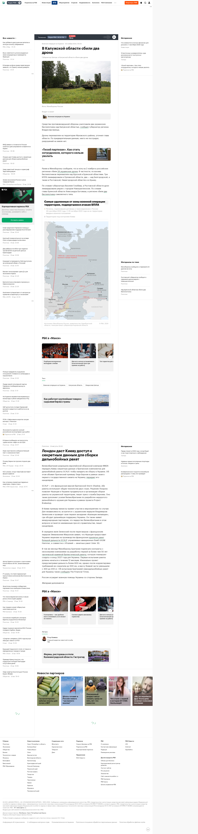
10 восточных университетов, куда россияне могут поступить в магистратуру (133, 55)
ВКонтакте (55, 744)
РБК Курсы (104, 782)
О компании (105, 744)
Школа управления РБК (108, 784)
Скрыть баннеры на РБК (84, 744)
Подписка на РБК (81, 747)
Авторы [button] (45, 631)
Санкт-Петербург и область (36, 744)
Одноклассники (57, 747)
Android (128, 747)
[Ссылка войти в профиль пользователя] (149, 2)
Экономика (6, 476)
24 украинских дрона (68, 170)
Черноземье (31, 780)
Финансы (6, 758)
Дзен (53, 752)
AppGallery (129, 749)
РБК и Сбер (6, 47)
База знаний (7, 763)
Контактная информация (109, 747)
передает (90, 476)
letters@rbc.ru (21, 807)
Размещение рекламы (108, 752)
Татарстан (30, 774)
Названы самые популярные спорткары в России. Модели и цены (135, 462)
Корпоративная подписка (84, 749)
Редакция (104, 749)
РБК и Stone (6, 653)
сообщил (84, 126)
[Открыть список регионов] (141, 2)
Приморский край (33, 791)
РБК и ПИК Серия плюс (10, 486)
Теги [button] (43, 378)
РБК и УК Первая (8, 465)
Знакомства (104, 773)
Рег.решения (105, 771)
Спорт (5, 424)
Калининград (31, 760)
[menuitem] (30, 3)
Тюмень (29, 777)
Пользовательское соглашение (63, 822)
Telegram (55, 749)
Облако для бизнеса (107, 760)
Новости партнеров (50, 673)
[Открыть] (17, 3)
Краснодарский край (34, 763)
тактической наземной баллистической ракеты (64, 554)
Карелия (30, 785)
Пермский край (32, 769)
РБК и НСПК (7, 297)
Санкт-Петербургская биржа (36, 813)
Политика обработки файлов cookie (132, 822)
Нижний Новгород (33, 766)
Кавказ (29, 783)
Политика (6, 59)
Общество (6, 174)
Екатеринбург (31, 747)
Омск (29, 752)
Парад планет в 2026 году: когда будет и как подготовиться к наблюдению (135, 452)
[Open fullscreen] (106, 202)
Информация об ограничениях (14, 822)
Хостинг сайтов (106, 768)
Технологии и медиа (9, 567)
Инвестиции (125, 47)
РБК (43, 160)
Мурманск (30, 788)
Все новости (9, 38)
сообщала (65, 571)
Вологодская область (34, 758)
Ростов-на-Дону (32, 772)
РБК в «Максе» (51, 338)
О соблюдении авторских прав (38, 822)
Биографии (6, 760)
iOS (126, 744)
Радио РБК (12, 3)
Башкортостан (32, 755)
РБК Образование (8, 766)
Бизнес (5, 752)
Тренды (123, 59)
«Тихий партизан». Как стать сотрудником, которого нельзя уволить (135, 66)
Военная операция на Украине (53, 43)
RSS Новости (80, 758)
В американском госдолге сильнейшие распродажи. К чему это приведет (135, 472)
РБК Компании (7, 611)
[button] (141, 2)
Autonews (124, 466)
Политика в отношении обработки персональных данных (96, 822)
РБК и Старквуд (8, 601)
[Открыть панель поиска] (145, 2)
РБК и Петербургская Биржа (12, 184)
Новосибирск (31, 749)
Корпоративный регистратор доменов (110, 764)
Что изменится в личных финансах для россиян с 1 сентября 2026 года (134, 44)
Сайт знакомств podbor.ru (109, 776)
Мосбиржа (22, 813)
